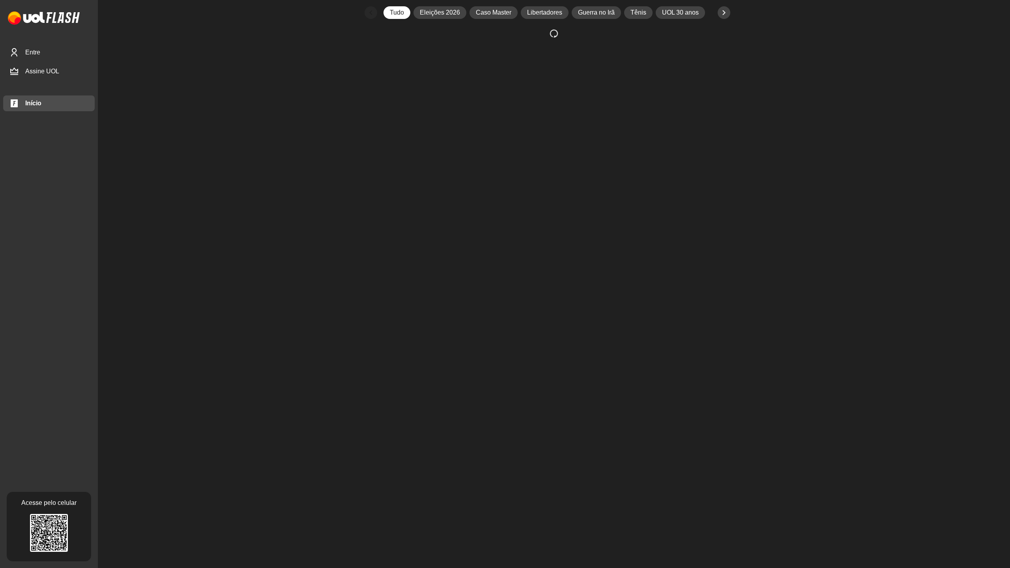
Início (33, 103)
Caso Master (493, 12)
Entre (32, 52)
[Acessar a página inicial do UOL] (26, 18)
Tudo (397, 12)
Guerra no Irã (596, 12)
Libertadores (544, 12)
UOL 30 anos (680, 12)
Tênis (638, 12)
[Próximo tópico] (724, 12)
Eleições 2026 (440, 12)
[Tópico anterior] (371, 12)
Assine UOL (42, 71)
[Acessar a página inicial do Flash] (63, 18)
